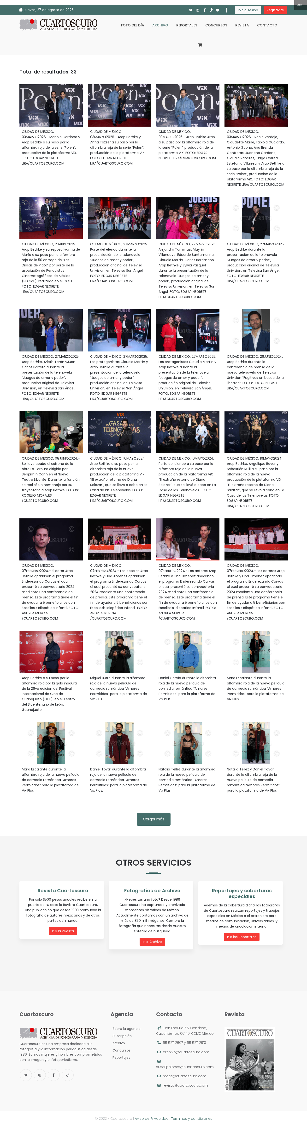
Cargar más (153, 819)
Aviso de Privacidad (152, 1118)
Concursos (216, 25)
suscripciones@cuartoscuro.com (185, 1066)
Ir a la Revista (63, 931)
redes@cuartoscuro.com (184, 1076)
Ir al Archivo (152, 941)
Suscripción (121, 1036)
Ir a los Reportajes (241, 937)
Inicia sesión (248, 10)
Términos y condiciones (191, 1118)
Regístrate (275, 10)
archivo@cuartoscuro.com (186, 1052)
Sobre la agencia (126, 1028)
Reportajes (186, 25)
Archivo (160, 25)
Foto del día (132, 25)
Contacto (267, 25)
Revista (242, 25)
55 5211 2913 (196, 1042)
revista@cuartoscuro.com (185, 1085)
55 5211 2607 (173, 1042)
